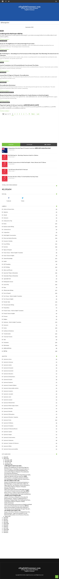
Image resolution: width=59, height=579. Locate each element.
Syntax (5, 328)
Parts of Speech (7, 293)
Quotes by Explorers (8, 382)
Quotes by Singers (8, 434)
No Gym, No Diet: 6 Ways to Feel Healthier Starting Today (23, 176)
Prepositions (6, 307)
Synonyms (6, 325)
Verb (5, 339)
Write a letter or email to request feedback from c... (17, 492)
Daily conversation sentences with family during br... (17, 489)
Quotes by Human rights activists (11, 388)
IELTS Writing (3, 50)
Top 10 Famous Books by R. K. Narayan (18, 169)
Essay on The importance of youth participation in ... (17, 482)
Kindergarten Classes (8, 281)
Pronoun (5, 316)
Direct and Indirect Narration (10, 238)
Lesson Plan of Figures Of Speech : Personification (14, 75)
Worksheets (3, 82)
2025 (5, 458)
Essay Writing (3, 40)
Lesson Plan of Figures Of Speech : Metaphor (15, 486)
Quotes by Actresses (8, 362)
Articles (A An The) (8, 220)
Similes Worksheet (9, 503)
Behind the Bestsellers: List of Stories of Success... (16, 514)
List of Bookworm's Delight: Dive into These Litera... (17, 479)
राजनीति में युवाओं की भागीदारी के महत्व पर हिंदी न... (13, 465)
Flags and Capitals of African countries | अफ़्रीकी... (15, 476)
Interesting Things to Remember (11, 275)
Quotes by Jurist (7, 397)
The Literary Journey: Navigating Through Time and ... (17, 508)
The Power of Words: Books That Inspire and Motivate (17, 494)
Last (38, 114)
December (7, 460)
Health (5, 261)
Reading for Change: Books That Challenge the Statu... (17, 500)
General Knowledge (4, 102)
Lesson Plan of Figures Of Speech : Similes (14, 501)
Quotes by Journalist (8, 394)
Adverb (5, 215)
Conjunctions (6, 232)
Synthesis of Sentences (9, 330)
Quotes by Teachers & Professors (11, 443)
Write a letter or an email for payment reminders (16, 477)
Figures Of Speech (8, 249)
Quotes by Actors (8, 359)
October (7, 463)
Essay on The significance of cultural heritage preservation (17, 43)
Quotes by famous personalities (11, 449)
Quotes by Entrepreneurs (9, 376)
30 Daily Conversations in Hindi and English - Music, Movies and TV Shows (27, 162)
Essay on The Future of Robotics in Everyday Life (16, 497)
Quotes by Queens (8, 431)
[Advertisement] (30, 15)
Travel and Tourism (8, 336)
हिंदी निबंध (1, 30)
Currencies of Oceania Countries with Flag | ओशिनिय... (17, 491)
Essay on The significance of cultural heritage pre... (16, 467)
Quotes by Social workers (9, 437)
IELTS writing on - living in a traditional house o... (16, 498)
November (7, 461)
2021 (5, 522)
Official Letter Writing (8, 290)
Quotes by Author (8, 365)
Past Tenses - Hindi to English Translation (13, 296)
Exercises (6, 247)
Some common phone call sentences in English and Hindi (18, 504)
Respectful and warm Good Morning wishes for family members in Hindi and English (24, 95)
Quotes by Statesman (8, 440)
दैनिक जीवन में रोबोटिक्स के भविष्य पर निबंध (11, 480)
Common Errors (7, 229)
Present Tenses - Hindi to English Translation (13, 310)
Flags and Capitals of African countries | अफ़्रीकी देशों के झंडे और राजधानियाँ (19, 105)
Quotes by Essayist (8, 379)
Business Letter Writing (9, 226)
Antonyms (6, 218)
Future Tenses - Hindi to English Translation (13, 252)
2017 (5, 528)
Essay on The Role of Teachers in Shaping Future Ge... (17, 512)
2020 (5, 523)
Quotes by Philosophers (9, 414)
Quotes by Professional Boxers (11, 428)
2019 (5, 525)
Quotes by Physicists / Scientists (11, 417)
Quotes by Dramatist (8, 368)
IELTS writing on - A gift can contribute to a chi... (16, 513)
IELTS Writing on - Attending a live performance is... (16, 469)
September (7, 464)
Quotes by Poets (7, 420)
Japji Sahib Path (7, 278)
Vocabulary (6, 342)
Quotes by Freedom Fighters (10, 385)
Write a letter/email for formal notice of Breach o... (16, 507)
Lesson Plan (3, 72)
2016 (5, 529)
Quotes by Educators (8, 373)
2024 (5, 517)
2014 (5, 532)
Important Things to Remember (11, 273)
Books (1, 62)
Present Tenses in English (9, 313)
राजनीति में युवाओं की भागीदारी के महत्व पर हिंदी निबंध (11, 33)
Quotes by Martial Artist (9, 402)
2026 (5, 457)
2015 (5, 531)
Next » (33, 114)
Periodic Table (7, 302)
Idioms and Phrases (8, 270)
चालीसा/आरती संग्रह (7, 348)
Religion (5, 319)
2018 (5, 526)
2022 (5, 520)
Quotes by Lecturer (8, 399)
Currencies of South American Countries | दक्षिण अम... (16, 506)
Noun (5, 287)
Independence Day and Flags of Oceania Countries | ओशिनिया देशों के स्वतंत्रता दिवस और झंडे (29, 148)
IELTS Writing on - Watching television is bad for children (23, 155)
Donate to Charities (8, 241)
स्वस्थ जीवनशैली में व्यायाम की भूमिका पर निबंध (12, 510)
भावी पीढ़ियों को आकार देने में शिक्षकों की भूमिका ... (13, 495)
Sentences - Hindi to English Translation (12, 322)
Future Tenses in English (9, 255)
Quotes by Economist (8, 370)
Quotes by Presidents (8, 425)
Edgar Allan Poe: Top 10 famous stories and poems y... (17, 485)
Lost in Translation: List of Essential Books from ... (16, 470)
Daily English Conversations (6, 92)
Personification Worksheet (7, 85)
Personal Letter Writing (9, 304)
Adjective (6, 212)
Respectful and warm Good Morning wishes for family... (17, 474)
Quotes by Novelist (8, 411)
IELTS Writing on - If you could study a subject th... (16, 483)
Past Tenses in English (8, 299)
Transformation (7, 333)
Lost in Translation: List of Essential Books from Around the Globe (19, 65)
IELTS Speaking (7, 264)
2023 (5, 519)
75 (29, 114)
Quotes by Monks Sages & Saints (11, 405)
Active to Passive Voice (9, 209)
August (7, 516)
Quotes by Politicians (8, 423)
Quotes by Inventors (8, 391)
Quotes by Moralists (8, 408)
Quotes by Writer (8, 446)
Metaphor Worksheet (9, 488)
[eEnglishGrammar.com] (29, 8)
